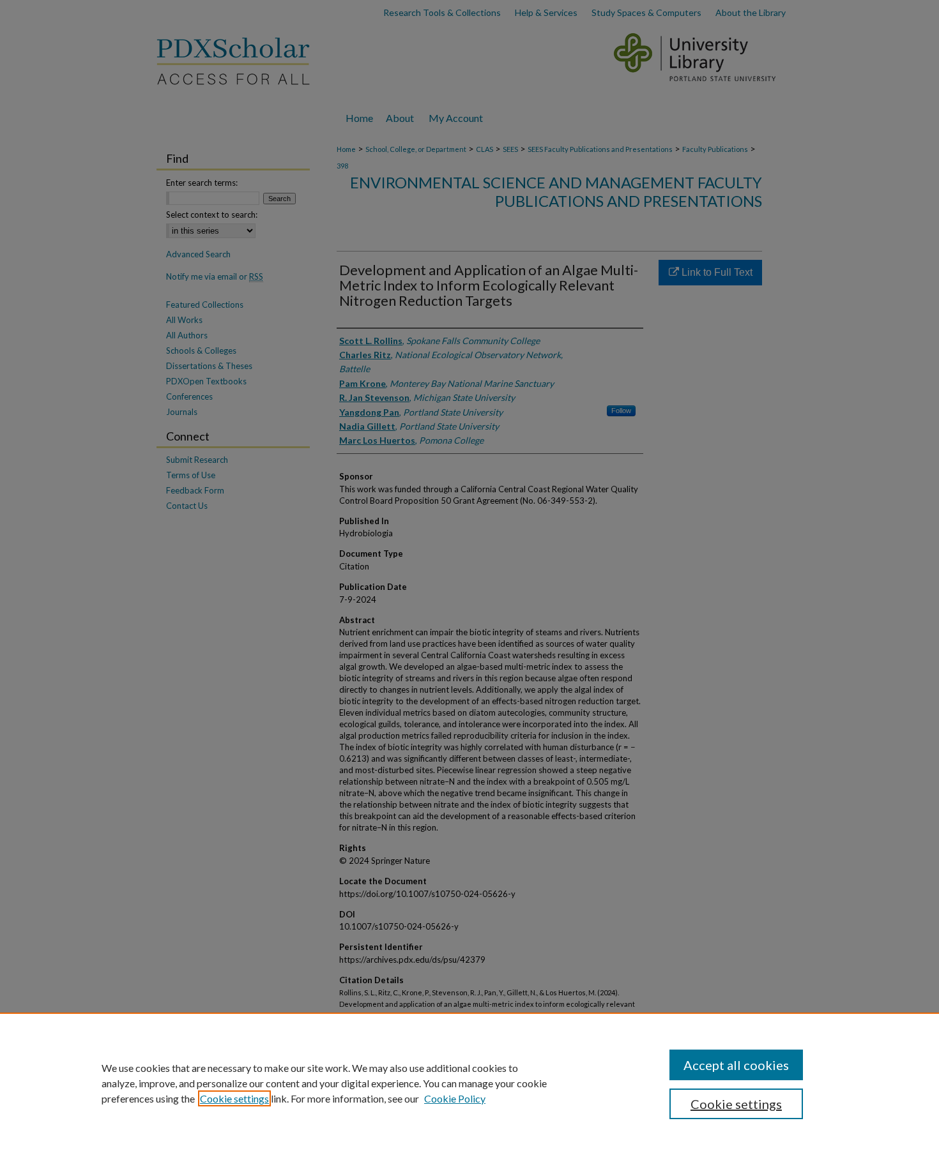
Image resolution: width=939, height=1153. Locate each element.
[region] (469, 1083)
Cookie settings (234, 1098)
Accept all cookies (736, 1065)
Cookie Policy (454, 1098)
